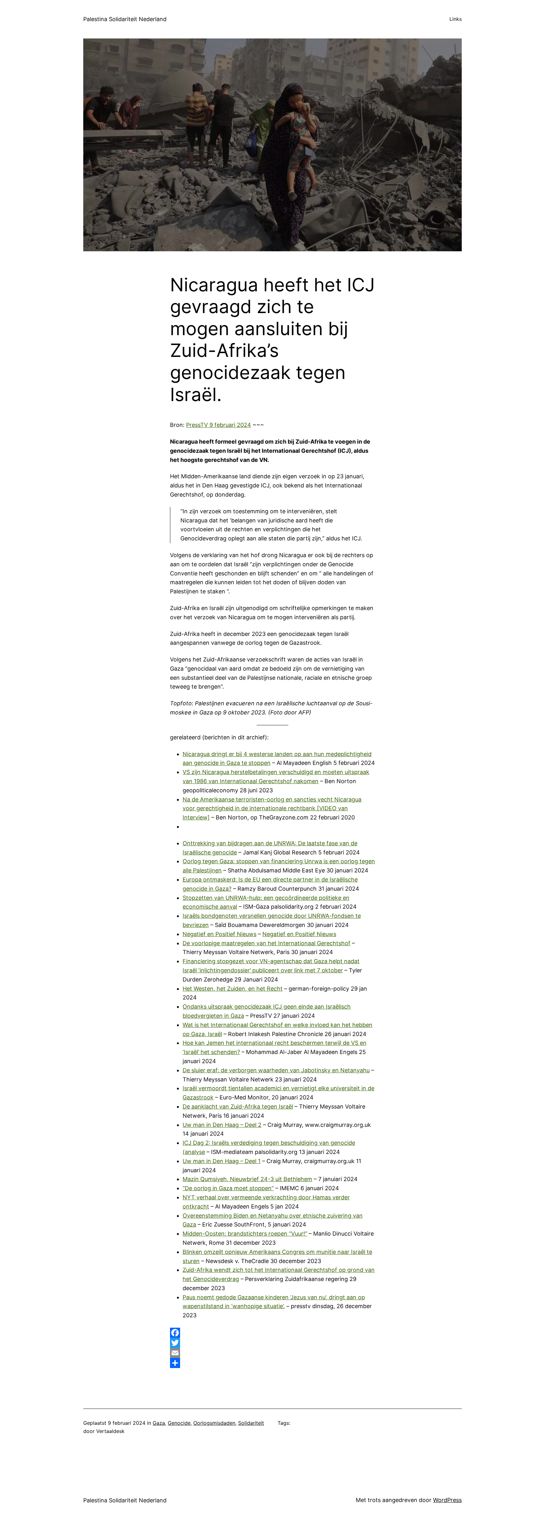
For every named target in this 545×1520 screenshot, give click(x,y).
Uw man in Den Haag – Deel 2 (222, 1124)
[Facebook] (272, 1333)
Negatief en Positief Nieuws (219, 934)
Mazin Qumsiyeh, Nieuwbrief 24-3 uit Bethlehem (247, 1179)
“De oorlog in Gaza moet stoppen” (228, 1188)
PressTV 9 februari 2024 (218, 425)
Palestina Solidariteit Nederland (125, 19)
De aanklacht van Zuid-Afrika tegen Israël (238, 1106)
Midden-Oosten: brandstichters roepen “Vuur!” (245, 1233)
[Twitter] (272, 1343)
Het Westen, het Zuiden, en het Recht (233, 988)
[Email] (272, 1353)
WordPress (447, 1500)
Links (455, 19)
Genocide (179, 1423)
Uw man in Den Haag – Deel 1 (222, 1161)
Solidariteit (251, 1423)
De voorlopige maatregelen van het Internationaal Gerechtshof (266, 943)
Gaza (159, 1423)
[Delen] (272, 1363)
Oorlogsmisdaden (214, 1423)
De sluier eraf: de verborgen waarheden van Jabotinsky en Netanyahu (276, 1070)
